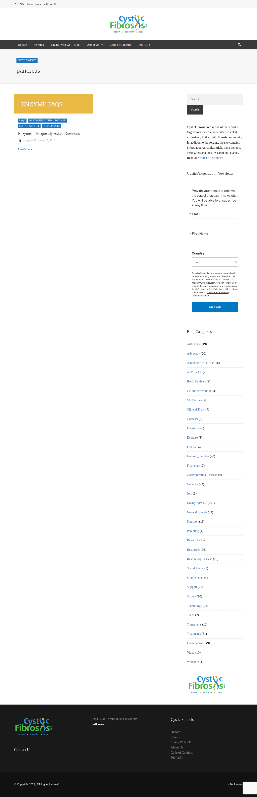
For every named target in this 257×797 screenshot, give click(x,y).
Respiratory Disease (199, 559)
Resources (193, 549)
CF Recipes (194, 400)
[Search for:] (215, 99)
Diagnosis (193, 428)
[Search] (239, 44)
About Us (93, 44)
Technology (194, 605)
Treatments (51, 126)
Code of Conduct (120, 44)
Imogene (28, 140)
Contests (192, 419)
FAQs (22, 120)
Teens (190, 615)
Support (192, 587)
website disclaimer (210, 157)
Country (198, 253)
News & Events (197, 512)
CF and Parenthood (199, 390)
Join (189, 493)
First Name (200, 233)
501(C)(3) (145, 44)
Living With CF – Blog (65, 44)
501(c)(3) (177, 757)
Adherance (194, 344)
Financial (193, 465)
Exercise (192, 437)
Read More (24, 149)
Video (191, 652)
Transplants (194, 624)
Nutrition (192, 521)
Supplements (195, 577)
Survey (191, 596)
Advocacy (193, 353)
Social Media (195, 568)
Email (196, 214)
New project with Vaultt (42, 4)
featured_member (198, 456)
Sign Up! (215, 306)
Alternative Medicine (200, 362)
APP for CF (194, 372)
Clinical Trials (196, 409)
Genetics (192, 484)
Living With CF (29, 126)
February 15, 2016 (44, 140)
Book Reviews (196, 381)
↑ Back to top (235, 784)
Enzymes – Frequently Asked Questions (49, 133)
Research (193, 540)
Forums (39, 44)
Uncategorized (196, 643)
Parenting (193, 531)
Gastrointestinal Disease (47, 120)
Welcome (193, 661)
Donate (22, 44)
